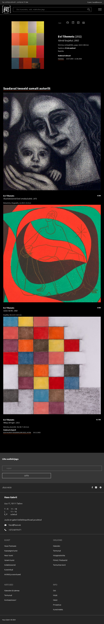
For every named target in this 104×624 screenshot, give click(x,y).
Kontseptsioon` (10, 600)
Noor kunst (8, 555)
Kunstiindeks (58, 609)
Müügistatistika (59, 555)
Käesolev (56, 546)
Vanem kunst (9, 560)
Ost (54, 590)
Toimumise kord (59, 565)
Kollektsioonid (10, 565)
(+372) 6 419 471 (10, 2)
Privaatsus (57, 604)
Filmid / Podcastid (60, 560)
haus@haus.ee (97, 2)
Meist (55, 600)
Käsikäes (61, 59)
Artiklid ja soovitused (12, 574)
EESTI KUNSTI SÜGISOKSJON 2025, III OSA (17, 432)
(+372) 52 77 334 (22, 2)
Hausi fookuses (10, 546)
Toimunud (57, 550)
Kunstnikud (8, 569)
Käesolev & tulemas (12, 590)
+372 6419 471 (15, 530)
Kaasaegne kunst (10, 550)
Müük (55, 595)
